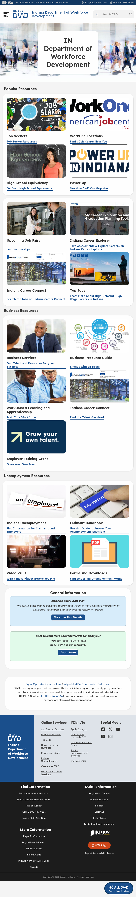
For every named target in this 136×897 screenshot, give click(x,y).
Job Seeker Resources (22, 141)
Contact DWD (78, 760)
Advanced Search (99, 799)
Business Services (51, 734)
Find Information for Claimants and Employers (31, 530)
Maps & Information (34, 836)
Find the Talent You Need (87, 417)
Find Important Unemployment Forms (96, 578)
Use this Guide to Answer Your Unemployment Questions (90, 530)
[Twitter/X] (110, 729)
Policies (99, 805)
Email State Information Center (34, 799)
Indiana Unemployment (49, 759)
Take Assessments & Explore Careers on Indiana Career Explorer (97, 247)
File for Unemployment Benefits (79, 753)
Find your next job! (19, 249)
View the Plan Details (68, 617)
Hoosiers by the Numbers (50, 746)
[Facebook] (103, 729)
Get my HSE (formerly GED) (79, 736)
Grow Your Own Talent (22, 464)
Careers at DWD (50, 766)
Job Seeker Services (52, 729)
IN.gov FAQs (99, 817)
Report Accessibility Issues (99, 853)
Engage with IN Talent (85, 366)
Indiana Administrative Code (34, 860)
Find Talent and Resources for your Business (30, 365)
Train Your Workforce (21, 417)
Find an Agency (34, 805)
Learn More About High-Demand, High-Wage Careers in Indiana (96, 297)
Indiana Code (34, 854)
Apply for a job (79, 729)
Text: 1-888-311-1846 (34, 817)
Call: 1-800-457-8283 (34, 811)
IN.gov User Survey (99, 793)
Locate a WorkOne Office (81, 744)
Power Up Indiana (50, 753)
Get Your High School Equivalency (30, 188)
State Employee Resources (99, 824)
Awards (34, 866)
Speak (98, 845)
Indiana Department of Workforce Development (60, 14)
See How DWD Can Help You (89, 188)
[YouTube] (117, 729)
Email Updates (34, 848)
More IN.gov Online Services (51, 773)
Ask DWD (119, 888)
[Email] (110, 736)
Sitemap (99, 811)
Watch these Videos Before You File (31, 578)
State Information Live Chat (34, 793)
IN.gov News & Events (34, 842)
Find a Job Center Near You (88, 141)
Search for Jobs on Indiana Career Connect (36, 299)
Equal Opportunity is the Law (43, 684)
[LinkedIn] (103, 736)
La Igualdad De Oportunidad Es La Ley (86, 684)
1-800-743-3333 (52, 696)
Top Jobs (46, 739)
